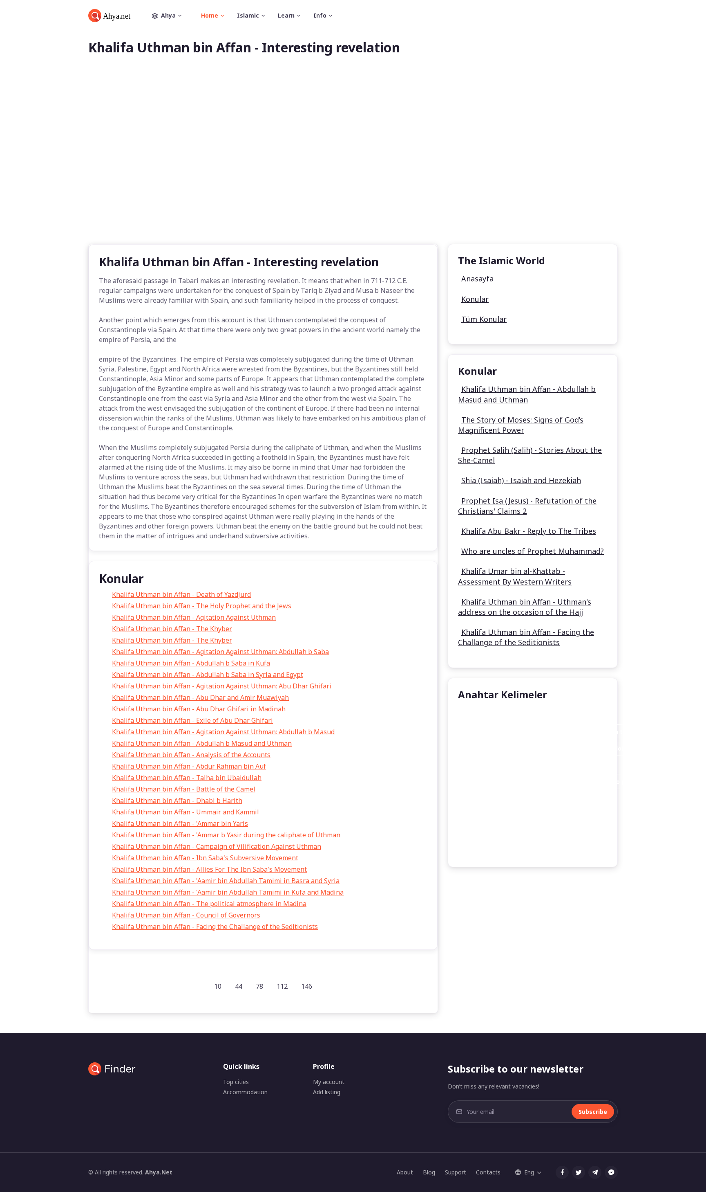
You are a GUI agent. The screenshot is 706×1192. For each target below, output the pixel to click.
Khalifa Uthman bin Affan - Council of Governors (186, 915)
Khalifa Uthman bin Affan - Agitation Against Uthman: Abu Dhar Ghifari (221, 685)
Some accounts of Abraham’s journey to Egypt (533, 831)
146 (306, 986)
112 (282, 986)
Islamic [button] (248, 15)
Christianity (482, 765)
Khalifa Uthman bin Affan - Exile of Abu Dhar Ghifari (192, 720)
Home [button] (209, 15)
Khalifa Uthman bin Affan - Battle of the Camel (183, 789)
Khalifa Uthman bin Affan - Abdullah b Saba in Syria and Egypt (207, 674)
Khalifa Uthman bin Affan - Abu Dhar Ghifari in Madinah (199, 708)
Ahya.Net (158, 1172)
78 (259, 986)
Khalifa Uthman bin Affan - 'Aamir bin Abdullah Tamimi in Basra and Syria (226, 880)
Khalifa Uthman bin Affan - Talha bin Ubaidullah (186, 777)
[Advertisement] (353, 163)
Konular (475, 299)
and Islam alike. (540, 765)
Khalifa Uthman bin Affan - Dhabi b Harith (177, 800)
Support (455, 1172)
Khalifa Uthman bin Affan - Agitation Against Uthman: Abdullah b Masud (223, 731)
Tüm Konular (484, 319)
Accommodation (245, 1092)
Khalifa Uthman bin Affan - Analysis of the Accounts (191, 754)
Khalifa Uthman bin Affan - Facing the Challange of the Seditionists (215, 926)
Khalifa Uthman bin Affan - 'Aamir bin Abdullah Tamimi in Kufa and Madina (228, 892)
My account (328, 1082)
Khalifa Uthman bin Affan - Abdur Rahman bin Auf (189, 766)
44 (238, 986)
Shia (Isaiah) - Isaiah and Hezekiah (521, 480)
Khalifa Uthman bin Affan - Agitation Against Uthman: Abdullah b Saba (220, 651)
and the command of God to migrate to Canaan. (536, 815)
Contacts (488, 1172)
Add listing (326, 1092)
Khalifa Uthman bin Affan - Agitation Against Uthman (194, 617)
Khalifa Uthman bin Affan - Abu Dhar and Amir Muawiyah (200, 697)
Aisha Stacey (484, 715)
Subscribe (593, 1112)
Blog (429, 1172)
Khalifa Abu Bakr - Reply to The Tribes (528, 531)
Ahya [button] (168, 15)
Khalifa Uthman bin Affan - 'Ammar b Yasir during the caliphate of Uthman (226, 834)
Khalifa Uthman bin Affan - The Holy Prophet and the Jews (201, 605)
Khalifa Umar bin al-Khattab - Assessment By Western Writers (515, 576)
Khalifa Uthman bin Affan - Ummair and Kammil (185, 811)
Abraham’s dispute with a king (510, 798)
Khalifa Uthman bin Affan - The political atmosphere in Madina (209, 903)
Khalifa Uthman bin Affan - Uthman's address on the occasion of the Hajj (524, 607)
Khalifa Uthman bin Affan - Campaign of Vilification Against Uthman (216, 846)
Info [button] (319, 15)
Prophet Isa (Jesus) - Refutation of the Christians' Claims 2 (527, 506)
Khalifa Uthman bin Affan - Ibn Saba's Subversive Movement (205, 857)
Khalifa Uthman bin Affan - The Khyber (172, 628)
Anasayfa (477, 278)
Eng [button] (529, 1172)
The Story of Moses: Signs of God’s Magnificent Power (520, 425)
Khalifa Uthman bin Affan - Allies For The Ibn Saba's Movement (209, 869)
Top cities (236, 1082)
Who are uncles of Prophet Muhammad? (532, 551)
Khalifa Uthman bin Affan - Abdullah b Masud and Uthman (202, 743)
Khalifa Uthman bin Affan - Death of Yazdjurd (181, 594)
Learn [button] (286, 15)
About (405, 1172)
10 (217, 986)
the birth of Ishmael (495, 848)
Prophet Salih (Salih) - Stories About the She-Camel (530, 455)
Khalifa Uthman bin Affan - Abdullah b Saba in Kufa (191, 663)
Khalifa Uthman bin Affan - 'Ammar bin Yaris (180, 823)
